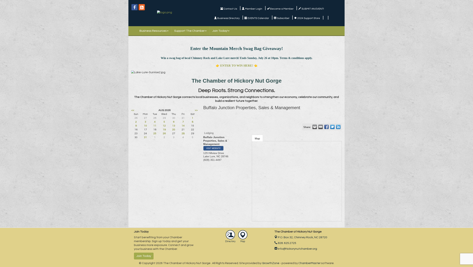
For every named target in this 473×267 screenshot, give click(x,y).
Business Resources (153, 30)
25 (154, 133)
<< (132, 110)
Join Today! (220, 30)
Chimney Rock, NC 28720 (302, 237)
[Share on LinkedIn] (338, 127)
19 (164, 129)
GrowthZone (270, 263)
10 (145, 125)
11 (154, 125)
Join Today (143, 255)
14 (183, 125)
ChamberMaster (309, 263)
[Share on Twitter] (332, 127)
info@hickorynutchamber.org (297, 248)
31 (145, 137)
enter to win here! (236, 65)
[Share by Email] (320, 127)
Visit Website (213, 148)
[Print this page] (314, 127)
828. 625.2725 (286, 243)
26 (164, 133)
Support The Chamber (189, 30)
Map (257, 138)
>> (196, 110)
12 (164, 125)
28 (183, 133)
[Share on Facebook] (326, 127)
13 (173, 125)
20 (173, 129)
